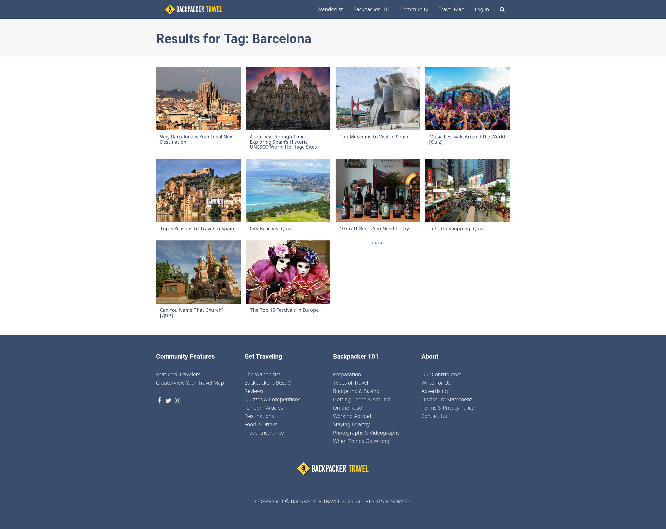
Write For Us (436, 382)
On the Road (347, 407)
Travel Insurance (264, 432)
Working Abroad (352, 415)
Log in (482, 9)
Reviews (254, 390)
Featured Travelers (178, 374)
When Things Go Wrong (361, 440)
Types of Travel (350, 382)
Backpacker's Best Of (269, 382)
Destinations (259, 415)
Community (414, 9)
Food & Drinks (261, 424)
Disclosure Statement (446, 399)
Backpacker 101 (371, 9)
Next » (380, 243)
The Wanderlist (262, 374)
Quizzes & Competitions (272, 399)
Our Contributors (441, 374)
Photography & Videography (366, 432)
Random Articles (264, 407)
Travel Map (451, 9)
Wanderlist (330, 9)
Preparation (347, 374)
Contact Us (434, 415)
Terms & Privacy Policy (447, 407)
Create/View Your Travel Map (190, 382)
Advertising (434, 390)
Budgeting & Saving (356, 390)
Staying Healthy (351, 424)
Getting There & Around (361, 399)
